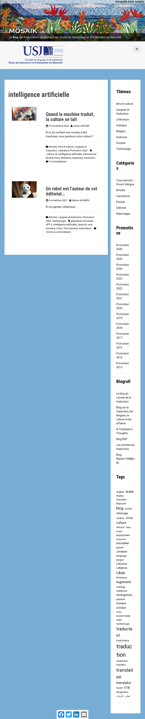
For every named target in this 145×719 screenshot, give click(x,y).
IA (56, 154)
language (121, 555)
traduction (89, 157)
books (128, 508)
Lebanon (121, 568)
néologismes (124, 595)
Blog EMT (122, 439)
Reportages (123, 213)
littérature (66, 157)
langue (120, 559)
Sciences (121, 137)
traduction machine (122, 663)
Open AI (82, 224)
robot (59, 228)
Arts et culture (65, 146)
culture (50, 154)
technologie (123, 623)
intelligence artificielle (70, 154)
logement (123, 582)
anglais (120, 491)
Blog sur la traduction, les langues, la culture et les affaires (124, 415)
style (119, 619)
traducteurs (85, 228)
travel (119, 687)
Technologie (59, 221)
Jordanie (121, 551)
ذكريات (120, 696)
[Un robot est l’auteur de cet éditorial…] (24, 189)
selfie (118, 612)
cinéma (120, 518)
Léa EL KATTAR (81, 125)
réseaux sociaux (121, 605)
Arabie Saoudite (121, 497)
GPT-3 (49, 224)
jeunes (119, 547)
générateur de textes (82, 221)
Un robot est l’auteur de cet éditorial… (71, 191)
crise (129, 518)
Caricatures (123, 196)
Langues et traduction (70, 217)
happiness (121, 539)
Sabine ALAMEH (80, 200)
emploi (119, 531)
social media (123, 615)
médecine (121, 590)
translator (123, 683)
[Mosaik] (35, 55)
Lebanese (121, 563)
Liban (120, 573)
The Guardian (70, 228)
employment (123, 535)
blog (119, 508)
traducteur (77, 157)
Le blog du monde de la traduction (123, 397)
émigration (122, 692)
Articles (53, 146)
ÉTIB (127, 687)
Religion (121, 131)
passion (120, 599)
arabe (130, 491)
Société (120, 143)
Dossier (120, 201)
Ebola (128, 527)
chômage (122, 513)
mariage (120, 586)
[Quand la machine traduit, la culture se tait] (24, 113)
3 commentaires (57, 161)
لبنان (127, 696)
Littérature (63, 150)
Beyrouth (121, 503)
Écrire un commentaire (58, 232)
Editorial (121, 207)
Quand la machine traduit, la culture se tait (70, 117)
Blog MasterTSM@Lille (125, 458)
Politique (121, 125)
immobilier (122, 543)
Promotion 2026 (78, 150)
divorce (120, 527)
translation (124, 673)
